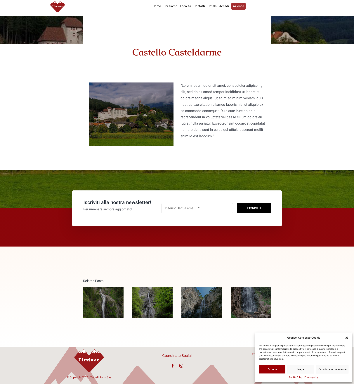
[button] (346, 338)
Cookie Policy (296, 377)
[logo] (57, 2)
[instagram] (181, 365)
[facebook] (172, 365)
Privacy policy (311, 377)
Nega (300, 369)
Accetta (272, 369)
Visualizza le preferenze (332, 369)
